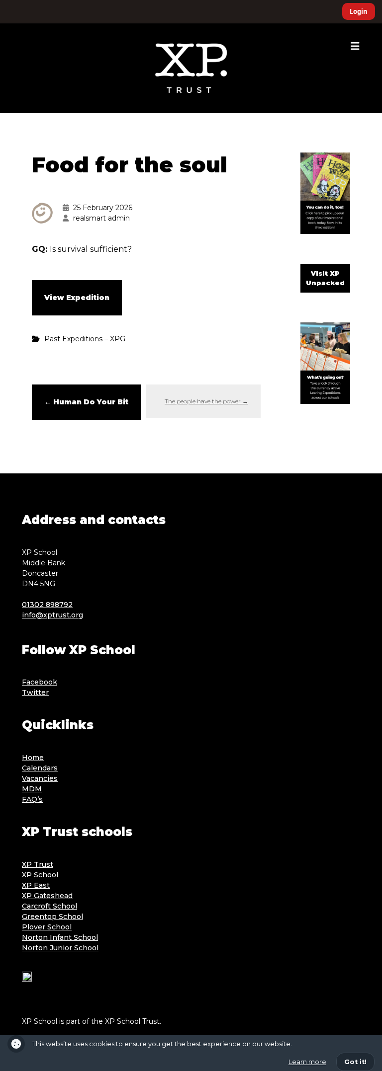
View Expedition (76, 297)
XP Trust (37, 864)
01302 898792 (47, 604)
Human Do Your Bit (86, 401)
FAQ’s (32, 799)
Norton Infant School (60, 937)
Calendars (40, 768)
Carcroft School (49, 906)
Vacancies (40, 778)
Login (359, 11)
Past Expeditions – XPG (84, 338)
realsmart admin (101, 218)
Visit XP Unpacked (325, 278)
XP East (36, 885)
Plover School (47, 926)
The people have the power (206, 401)
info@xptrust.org (52, 615)
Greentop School (52, 916)
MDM (32, 788)
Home (33, 757)
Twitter (35, 692)
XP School (40, 874)
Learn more (307, 1062)
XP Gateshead (47, 895)
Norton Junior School (60, 947)
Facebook (39, 682)
